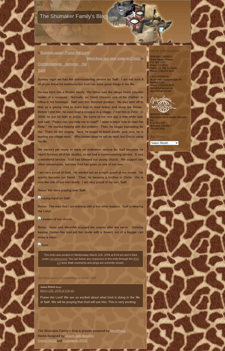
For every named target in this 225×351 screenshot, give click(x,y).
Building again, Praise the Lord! (65, 53)
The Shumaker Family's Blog (73, 16)
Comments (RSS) (75, 340)
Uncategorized (58, 258)
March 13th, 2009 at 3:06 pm (57, 290)
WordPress (117, 331)
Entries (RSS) (47, 340)
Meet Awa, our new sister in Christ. (113, 58)
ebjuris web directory (79, 336)
